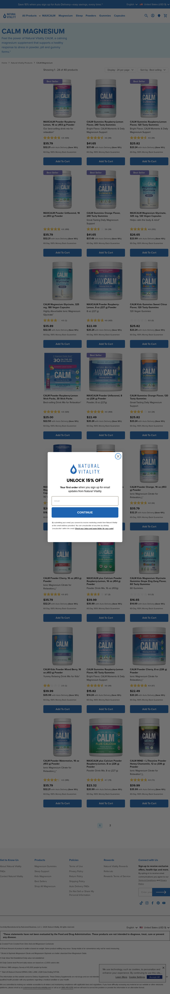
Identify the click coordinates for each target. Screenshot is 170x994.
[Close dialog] (118, 456)
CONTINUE (85, 512)
